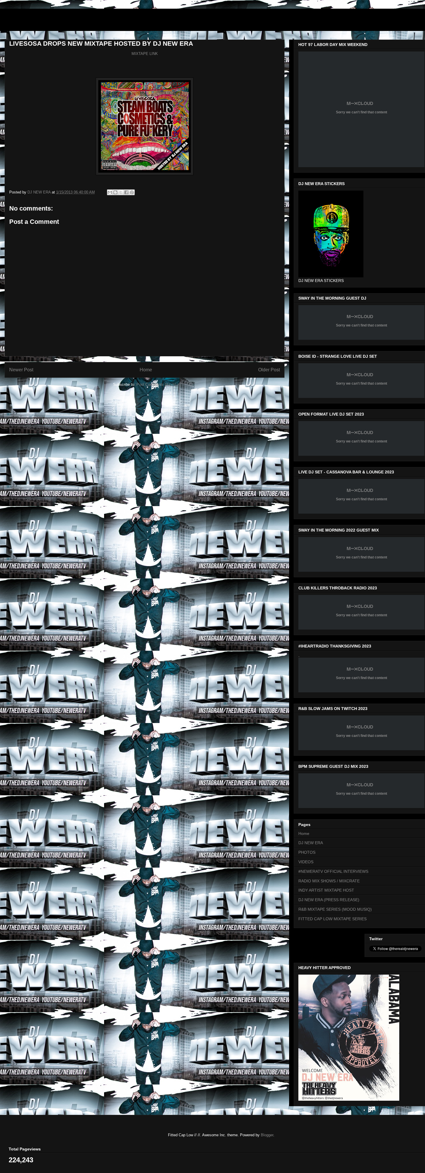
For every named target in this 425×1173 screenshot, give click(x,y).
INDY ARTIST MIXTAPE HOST (326, 890)
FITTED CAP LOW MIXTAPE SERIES (332, 918)
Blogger (267, 1135)
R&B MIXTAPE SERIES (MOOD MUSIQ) (335, 909)
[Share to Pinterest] (132, 192)
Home (146, 369)
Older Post (269, 369)
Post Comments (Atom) (156, 384)
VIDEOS (305, 862)
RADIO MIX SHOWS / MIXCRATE (329, 881)
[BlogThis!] (115, 192)
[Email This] (110, 192)
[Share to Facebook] (126, 192)
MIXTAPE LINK (145, 53)
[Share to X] (121, 192)
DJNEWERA (38, 21)
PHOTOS (306, 852)
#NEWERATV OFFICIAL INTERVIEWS (333, 871)
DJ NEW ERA (310, 842)
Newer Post (21, 369)
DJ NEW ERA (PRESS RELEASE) (328, 899)
